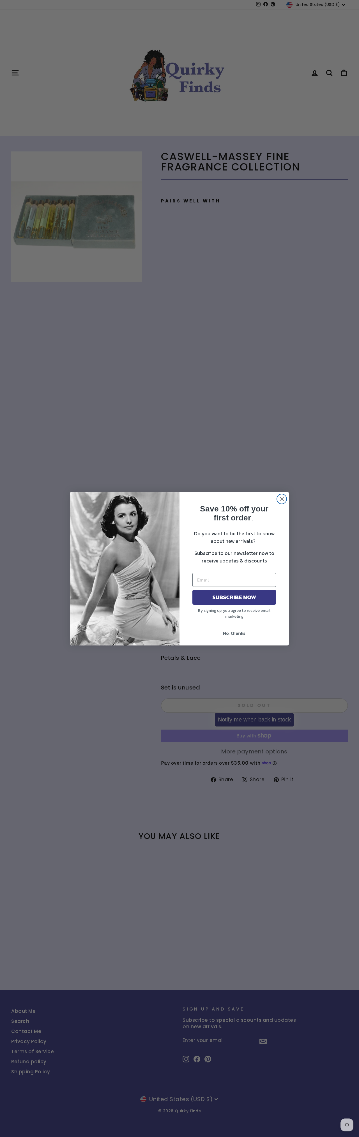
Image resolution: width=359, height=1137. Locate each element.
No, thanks (234, 633)
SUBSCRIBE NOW (234, 597)
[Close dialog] (282, 499)
